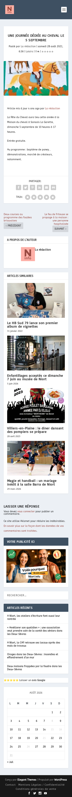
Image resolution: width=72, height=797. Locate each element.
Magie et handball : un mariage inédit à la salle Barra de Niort (32, 482)
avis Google (38, 680)
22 (52, 738)
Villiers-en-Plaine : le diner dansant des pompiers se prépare (35, 430)
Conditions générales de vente (36, 789)
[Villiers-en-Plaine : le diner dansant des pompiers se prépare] (36, 405)
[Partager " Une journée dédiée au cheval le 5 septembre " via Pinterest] (32, 187)
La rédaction (28, 46)
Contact (10, 784)
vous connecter (26, 511)
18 (19, 738)
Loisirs (29, 51)
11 (19, 729)
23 (60, 738)
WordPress (60, 779)
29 (52, 746)
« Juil (10, 762)
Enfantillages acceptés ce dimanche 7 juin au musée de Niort (35, 377)
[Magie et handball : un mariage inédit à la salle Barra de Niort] (36, 458)
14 (44, 729)
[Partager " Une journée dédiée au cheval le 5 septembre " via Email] (46, 187)
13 (36, 729)
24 (11, 746)
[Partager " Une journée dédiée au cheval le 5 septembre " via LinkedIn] (39, 187)
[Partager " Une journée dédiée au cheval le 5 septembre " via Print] (53, 187)
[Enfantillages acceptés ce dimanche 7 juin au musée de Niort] (36, 353)
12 (28, 729)
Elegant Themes (26, 779)
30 (60, 746)
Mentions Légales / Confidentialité (41, 784)
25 (19, 746)
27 (36, 746)
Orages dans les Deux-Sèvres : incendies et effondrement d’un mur (32, 656)
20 (36, 738)
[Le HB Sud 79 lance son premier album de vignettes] (36, 300)
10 (11, 729)
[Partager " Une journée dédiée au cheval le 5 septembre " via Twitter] (25, 187)
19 (28, 738)
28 (44, 746)
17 (11, 738)
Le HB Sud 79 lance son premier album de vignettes (32, 324)
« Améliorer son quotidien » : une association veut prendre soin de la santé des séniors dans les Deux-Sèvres (34, 630)
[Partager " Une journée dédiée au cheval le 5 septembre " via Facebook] (18, 187)
